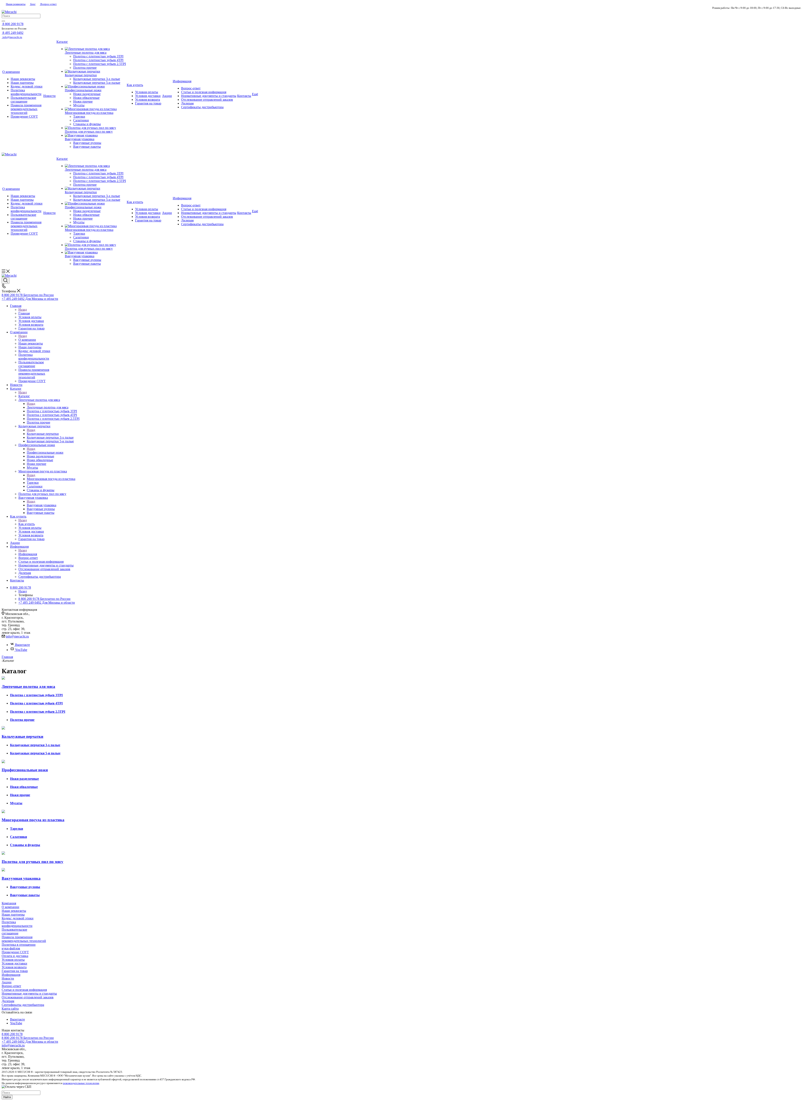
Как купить (26, 524)
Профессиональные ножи (45, 452)
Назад (22, 309)
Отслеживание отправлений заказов (28, 997)
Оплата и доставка (15, 956)
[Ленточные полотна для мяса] (95, 49)
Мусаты (16, 803)
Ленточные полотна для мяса (47, 407)
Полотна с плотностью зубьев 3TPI (36, 695)
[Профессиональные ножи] (95, 86)
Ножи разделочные (24, 778)
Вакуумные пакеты (25, 895)
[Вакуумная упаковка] (95, 135)
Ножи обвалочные (24, 787)
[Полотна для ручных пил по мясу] (95, 128)
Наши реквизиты (16, 4)
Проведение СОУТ (15, 952)
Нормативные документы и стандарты (29, 993)
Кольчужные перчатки (43, 433)
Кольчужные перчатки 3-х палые (35, 745)
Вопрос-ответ (48, 4)
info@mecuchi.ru (17, 636)
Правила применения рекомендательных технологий (24, 939)
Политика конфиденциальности (17, 924)
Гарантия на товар (15, 971)
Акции (7, 982)
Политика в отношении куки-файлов (19, 946)
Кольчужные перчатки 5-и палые (35, 753)
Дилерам (8, 1001)
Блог (33, 4)
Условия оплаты (13, 959)
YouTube (21, 650)
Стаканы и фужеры (25, 845)
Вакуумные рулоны (25, 887)
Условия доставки (14, 963)
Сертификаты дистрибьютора (23, 1005)
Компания (9, 903)
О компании (27, 339)
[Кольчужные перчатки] (95, 71)
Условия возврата (14, 967)
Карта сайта (10, 1008)
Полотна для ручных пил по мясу (32, 861)
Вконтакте (22, 645)
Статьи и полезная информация (24, 990)
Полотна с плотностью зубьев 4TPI (36, 703)
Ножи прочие (20, 795)
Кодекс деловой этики (17, 918)
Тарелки (16, 828)
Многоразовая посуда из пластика (51, 479)
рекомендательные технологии (81, 1083)
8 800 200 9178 (12, 1034)
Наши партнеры (13, 914)
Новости (8, 978)
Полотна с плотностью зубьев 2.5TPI (37, 711)
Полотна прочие (22, 720)
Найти (7, 1097)
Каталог (24, 396)
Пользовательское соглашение (14, 931)
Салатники (18, 837)
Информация (27, 554)
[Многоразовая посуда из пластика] (95, 109)
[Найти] (3, 21)
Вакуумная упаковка (41, 505)
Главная (24, 313)
